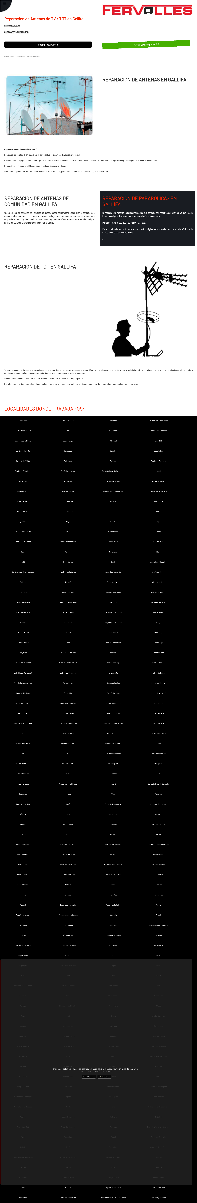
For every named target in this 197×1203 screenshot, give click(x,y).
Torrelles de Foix (158, 1187)
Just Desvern (158, 713)
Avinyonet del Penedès (113, 622)
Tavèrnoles (158, 895)
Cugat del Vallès (68, 733)
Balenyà (113, 461)
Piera (113, 794)
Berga (23, 1187)
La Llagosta (113, 673)
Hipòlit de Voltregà (158, 693)
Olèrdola (23, 814)
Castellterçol (68, 441)
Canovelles (113, 653)
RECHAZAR (88, 1077)
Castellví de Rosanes (158, 430)
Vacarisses (23, 834)
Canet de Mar (158, 653)
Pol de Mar (68, 693)
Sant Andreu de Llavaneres (23, 572)
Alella (158, 511)
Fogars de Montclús (68, 905)
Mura (158, 552)
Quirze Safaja (68, 683)
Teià (158, 774)
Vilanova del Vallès (68, 592)
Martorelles (158, 471)
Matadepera (113, 764)
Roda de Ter (68, 562)
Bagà (68, 521)
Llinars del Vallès (23, 844)
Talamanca (158, 945)
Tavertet (113, 895)
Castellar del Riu (23, 764)
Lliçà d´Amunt (23, 885)
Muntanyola (113, 632)
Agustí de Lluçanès (113, 572)
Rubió (23, 552)
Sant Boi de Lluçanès (68, 602)
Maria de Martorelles (68, 864)
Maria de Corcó (158, 481)
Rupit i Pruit (158, 542)
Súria (68, 834)
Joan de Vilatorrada (23, 542)
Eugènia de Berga (68, 471)
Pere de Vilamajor (113, 663)
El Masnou (113, 420)
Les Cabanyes (23, 854)
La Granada (68, 925)
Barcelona (23, 420)
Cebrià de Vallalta (23, 602)
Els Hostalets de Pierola (158, 420)
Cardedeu (68, 451)
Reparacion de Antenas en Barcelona (26, 56)
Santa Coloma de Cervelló (158, 784)
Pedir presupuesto (48, 44)
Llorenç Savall (68, 713)
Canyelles (23, 653)
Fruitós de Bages (158, 673)
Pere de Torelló (158, 663)
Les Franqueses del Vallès (158, 844)
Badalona (68, 622)
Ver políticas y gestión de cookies (96, 1071)
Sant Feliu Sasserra (68, 703)
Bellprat (68, 1187)
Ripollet (113, 562)
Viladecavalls (158, 612)
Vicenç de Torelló (68, 743)
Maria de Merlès (23, 875)
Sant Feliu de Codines (68, 723)
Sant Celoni (23, 864)
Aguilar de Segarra (113, 1187)
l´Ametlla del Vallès (113, 935)
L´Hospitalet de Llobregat (158, 925)
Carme (68, 794)
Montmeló (113, 945)
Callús (68, 531)
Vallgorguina (68, 824)
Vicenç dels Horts (23, 743)
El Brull (158, 915)
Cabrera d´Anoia (23, 491)
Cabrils (113, 521)
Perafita (158, 794)
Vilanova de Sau (113, 481)
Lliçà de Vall (158, 875)
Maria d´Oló (158, 441)
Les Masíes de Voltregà (68, 844)
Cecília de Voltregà (158, 733)
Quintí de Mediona (23, 693)
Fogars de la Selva (113, 905)
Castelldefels (113, 814)
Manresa (68, 552)
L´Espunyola (68, 935)
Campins (158, 521)
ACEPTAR (104, 1077)
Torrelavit (23, 1197)
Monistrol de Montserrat (113, 491)
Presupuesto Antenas (9, 56)
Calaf (68, 753)
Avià (113, 955)
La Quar (113, 854)
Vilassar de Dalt (158, 582)
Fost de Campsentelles (23, 683)
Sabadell (22, 733)
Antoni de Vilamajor (158, 562)
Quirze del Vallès (113, 683)
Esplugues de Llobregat (68, 915)
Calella (158, 531)
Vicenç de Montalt (158, 592)
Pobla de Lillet (158, 501)
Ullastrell (113, 441)
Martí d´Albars (23, 713)
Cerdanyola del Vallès (22, 945)
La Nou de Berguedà (68, 673)
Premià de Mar (68, 491)
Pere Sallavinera (113, 693)
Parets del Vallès (23, 804)
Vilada (158, 743)
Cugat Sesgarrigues (113, 592)
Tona (68, 642)
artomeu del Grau (158, 602)
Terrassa (113, 774)
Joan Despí (158, 642)
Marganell (68, 481)
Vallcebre (113, 824)
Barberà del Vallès (23, 461)
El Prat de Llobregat (23, 430)
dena (68, 814)
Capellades (158, 451)
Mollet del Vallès (23, 501)
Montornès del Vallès (68, 945)
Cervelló (158, 935)
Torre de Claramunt (68, 1197)
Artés (158, 955)
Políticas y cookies (158, 1197)
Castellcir (158, 814)
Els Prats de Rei (23, 774)
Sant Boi (113, 602)
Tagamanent (23, 955)
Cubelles (158, 885)
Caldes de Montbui (22, 703)
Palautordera (158, 723)
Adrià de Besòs (158, 572)
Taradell (23, 905)
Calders (68, 632)
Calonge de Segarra (23, 531)
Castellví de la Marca (23, 441)
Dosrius (113, 885)
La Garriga (113, 925)
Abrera (68, 895)
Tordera (23, 895)
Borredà (68, 955)
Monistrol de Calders (158, 491)
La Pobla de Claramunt (23, 673)
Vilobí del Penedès (113, 875)
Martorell (23, 481)
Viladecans (23, 622)
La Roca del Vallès (68, 854)
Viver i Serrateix (68, 875)
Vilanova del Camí (23, 612)
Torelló (113, 784)
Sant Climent (158, 854)
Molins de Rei (68, 501)
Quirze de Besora (158, 683)
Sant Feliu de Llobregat (23, 723)
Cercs (68, 430)
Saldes (158, 834)
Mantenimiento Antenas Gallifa (113, 1197)
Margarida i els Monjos (68, 784)
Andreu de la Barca (68, 572)
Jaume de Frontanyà (68, 542)
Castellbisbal (68, 511)
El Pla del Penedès (68, 420)
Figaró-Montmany (23, 915)
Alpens (113, 511)
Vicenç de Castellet (23, 663)
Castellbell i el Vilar (113, 753)
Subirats (113, 834)
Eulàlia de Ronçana (158, 461)
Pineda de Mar (23, 511)
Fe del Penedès (23, 784)
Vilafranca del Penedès (113, 612)
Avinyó (158, 622)
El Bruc (68, 885)
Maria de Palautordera (113, 864)
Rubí (23, 562)
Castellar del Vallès (158, 753)
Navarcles (113, 552)
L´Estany (22, 935)
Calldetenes (113, 531)
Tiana (68, 774)
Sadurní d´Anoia (113, 733)
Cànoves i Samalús (68, 653)
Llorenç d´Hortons (113, 713)
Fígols (158, 905)
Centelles (113, 430)
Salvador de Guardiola (68, 663)
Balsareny (68, 461)
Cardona (23, 824)
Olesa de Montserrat (113, 804)
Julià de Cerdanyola (113, 642)
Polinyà (113, 501)
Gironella (113, 915)
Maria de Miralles (158, 864)
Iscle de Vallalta (113, 542)
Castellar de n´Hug (68, 764)
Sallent (23, 582)
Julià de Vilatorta (23, 451)
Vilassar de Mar (23, 642)
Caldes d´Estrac (23, 632)
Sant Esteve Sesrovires (113, 723)
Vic (23, 753)
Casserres (23, 794)
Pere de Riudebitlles (113, 703)
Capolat (113, 451)
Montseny (158, 632)
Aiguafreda (22, 521)
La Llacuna (23, 925)
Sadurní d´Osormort (113, 743)
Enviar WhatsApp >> (144, 44)
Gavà (68, 804)
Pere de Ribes (158, 703)
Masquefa (158, 764)
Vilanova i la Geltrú (22, 592)
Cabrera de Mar (68, 612)
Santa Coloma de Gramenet (113, 471)
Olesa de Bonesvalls (158, 804)
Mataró (68, 582)
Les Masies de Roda (113, 844)
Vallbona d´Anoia (158, 824)
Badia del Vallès (113, 582)
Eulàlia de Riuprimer (23, 471)
